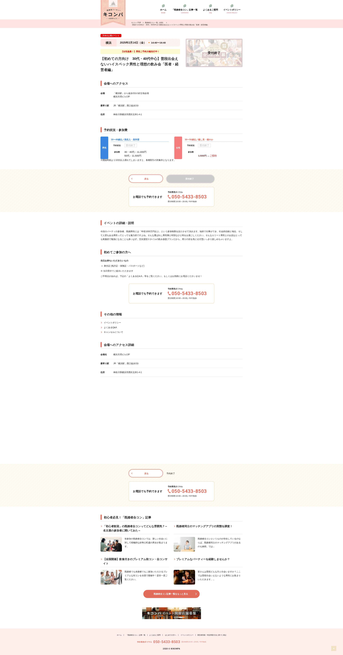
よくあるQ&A (110, 327)
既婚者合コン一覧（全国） (154, 23)
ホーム (163, 11)
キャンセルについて (113, 332)
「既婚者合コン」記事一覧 (185, 11)
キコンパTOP (136, 23)
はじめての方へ (170, 635)
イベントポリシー (232, 11)
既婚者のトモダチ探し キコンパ (113, 13)
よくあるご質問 (210, 11)
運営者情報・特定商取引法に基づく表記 (211, 635)
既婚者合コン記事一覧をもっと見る (171, 594)
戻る (146, 179)
